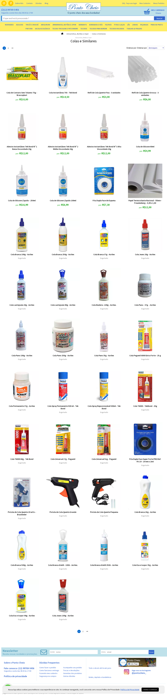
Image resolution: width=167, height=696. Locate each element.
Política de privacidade (15, 676)
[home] (83, 13)
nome (52, 652)
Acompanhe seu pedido (72, 667)
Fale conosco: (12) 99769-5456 (19, 669)
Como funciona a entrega (49, 670)
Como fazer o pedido (47, 667)
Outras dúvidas (69, 676)
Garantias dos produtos (72, 673)
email (103, 652)
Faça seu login (131, 3)
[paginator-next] (12, 48)
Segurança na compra (47, 676)
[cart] (154, 12)
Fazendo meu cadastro (48, 673)
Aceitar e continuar (150, 690)
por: (17, 99)
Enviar (151, 652)
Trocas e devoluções (71, 670)
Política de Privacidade (129, 689)
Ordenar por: (142, 48)
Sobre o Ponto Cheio (14, 662)
